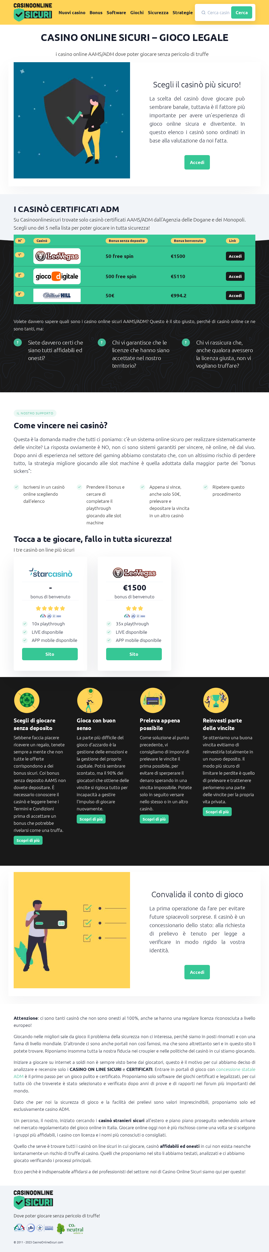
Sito (49, 654)
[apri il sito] (57, 255)
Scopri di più (28, 840)
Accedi (197, 162)
